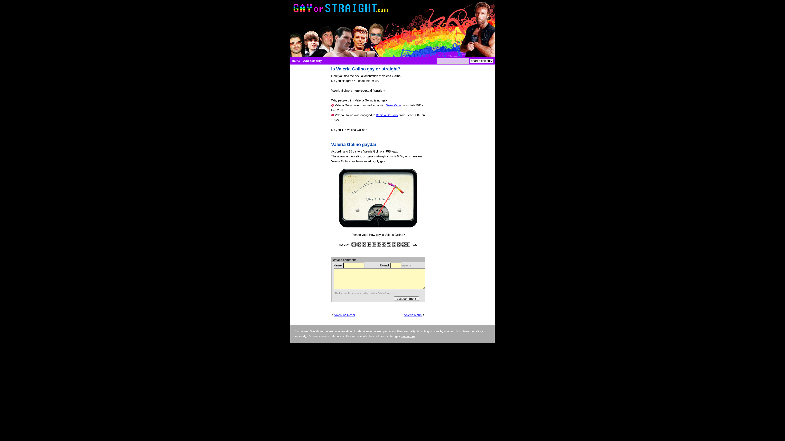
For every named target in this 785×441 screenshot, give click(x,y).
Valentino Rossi (344, 315)
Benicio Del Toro (387, 115)
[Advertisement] (308, 128)
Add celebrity (312, 60)
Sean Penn (393, 105)
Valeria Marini (413, 315)
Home (296, 60)
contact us (408, 336)
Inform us (372, 80)
